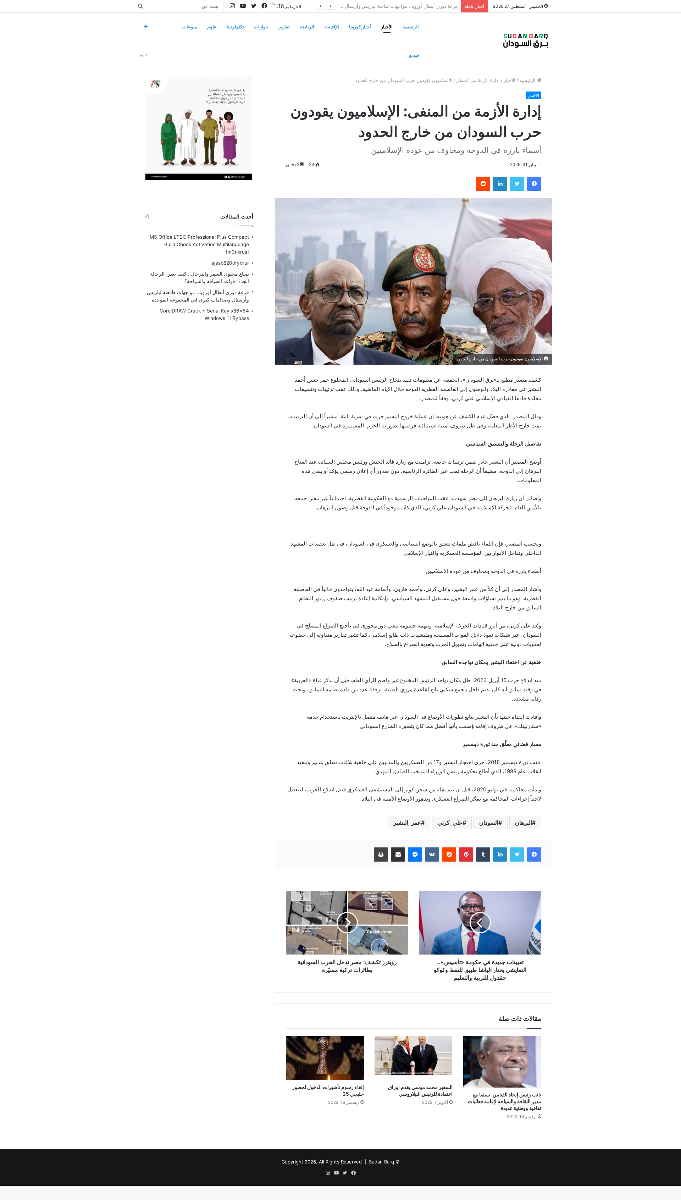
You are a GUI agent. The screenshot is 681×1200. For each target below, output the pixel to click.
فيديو (414, 55)
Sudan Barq (381, 1162)
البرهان (523, 822)
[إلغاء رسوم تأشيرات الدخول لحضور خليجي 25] (325, 1058)
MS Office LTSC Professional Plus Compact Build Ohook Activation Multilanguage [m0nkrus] (199, 244)
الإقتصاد (331, 26)
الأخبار (387, 26)
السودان (488, 822)
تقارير (284, 26)
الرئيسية (411, 26)
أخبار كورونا (360, 26)
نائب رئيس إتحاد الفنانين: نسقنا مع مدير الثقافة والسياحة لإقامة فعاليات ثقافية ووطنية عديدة (504, 1101)
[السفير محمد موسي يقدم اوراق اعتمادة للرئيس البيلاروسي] (414, 1058)
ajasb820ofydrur (230, 263)
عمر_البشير (407, 822)
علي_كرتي (450, 822)
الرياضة (307, 26)
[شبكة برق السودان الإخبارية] (525, 41)
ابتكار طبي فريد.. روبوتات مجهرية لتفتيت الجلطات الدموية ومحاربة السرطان (383, 6)
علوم (212, 26)
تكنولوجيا (235, 26)
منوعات (189, 26)
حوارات (261, 26)
